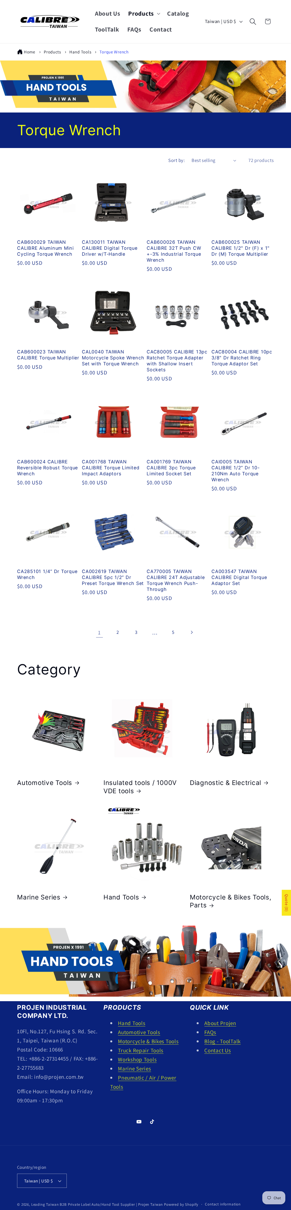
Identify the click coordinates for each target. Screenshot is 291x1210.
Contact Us (217, 1050)
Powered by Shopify (181, 1204)
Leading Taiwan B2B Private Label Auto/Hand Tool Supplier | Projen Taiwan (97, 1204)
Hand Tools (80, 52)
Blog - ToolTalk (222, 1041)
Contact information (223, 1204)
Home (29, 52)
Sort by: (176, 160)
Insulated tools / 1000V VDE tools (140, 787)
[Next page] (191, 632)
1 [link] (99, 632)
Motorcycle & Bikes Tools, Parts (230, 901)
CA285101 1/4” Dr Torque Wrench (47, 574)
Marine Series (39, 897)
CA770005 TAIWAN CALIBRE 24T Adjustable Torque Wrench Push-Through (176, 580)
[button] (143, 14)
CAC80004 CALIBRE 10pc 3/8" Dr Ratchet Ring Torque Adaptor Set (241, 357)
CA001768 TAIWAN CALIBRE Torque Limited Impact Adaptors (111, 467)
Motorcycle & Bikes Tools (148, 1041)
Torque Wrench (113, 52)
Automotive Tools (44, 782)
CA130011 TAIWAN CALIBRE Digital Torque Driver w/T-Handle (110, 248)
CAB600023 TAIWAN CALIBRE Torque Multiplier (48, 355)
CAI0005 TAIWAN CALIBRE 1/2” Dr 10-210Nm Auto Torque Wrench (235, 470)
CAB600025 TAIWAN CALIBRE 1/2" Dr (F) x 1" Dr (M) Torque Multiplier (240, 248)
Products (53, 52)
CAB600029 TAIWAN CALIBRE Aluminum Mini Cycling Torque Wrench (45, 248)
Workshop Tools (137, 1059)
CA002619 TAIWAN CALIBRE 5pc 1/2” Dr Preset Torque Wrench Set (113, 577)
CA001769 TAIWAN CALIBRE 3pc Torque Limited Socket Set (171, 467)
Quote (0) (286, 902)
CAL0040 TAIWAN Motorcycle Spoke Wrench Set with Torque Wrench (113, 357)
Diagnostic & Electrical (225, 782)
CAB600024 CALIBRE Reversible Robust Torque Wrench (47, 467)
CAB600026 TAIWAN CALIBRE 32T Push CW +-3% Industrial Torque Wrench (174, 251)
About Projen (220, 1023)
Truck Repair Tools (140, 1050)
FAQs (210, 1032)
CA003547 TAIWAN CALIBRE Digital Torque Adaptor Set (239, 577)
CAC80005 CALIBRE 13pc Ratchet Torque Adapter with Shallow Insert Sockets (177, 360)
